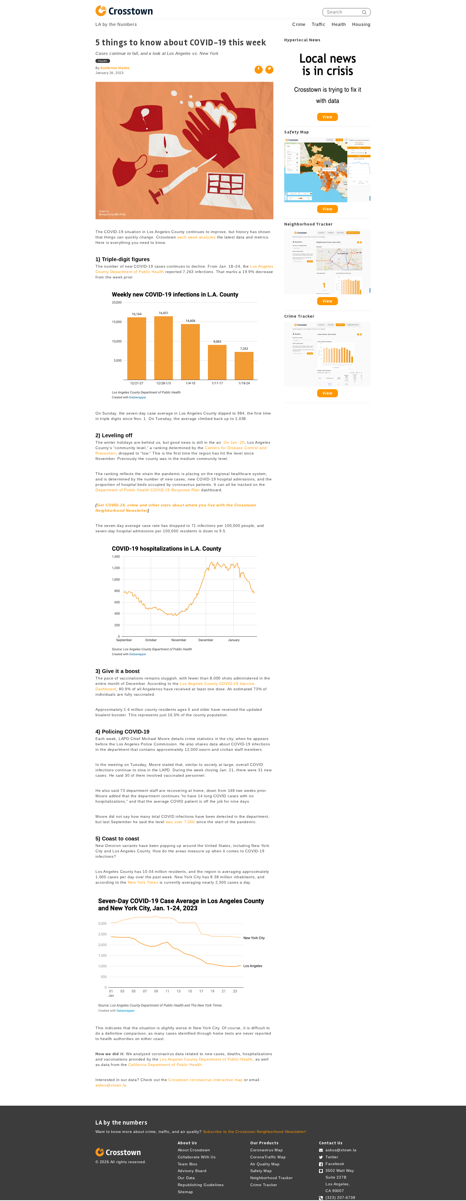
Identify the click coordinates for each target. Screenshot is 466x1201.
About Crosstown (194, 1150)
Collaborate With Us (197, 1157)
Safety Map (261, 1171)
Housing (361, 24)
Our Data (186, 1178)
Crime (299, 24)
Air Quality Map (265, 1164)
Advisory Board (192, 1171)
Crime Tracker (263, 1185)
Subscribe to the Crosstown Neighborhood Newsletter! (255, 1131)
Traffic (318, 24)
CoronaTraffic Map (268, 1157)
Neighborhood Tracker (271, 1178)
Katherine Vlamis (115, 68)
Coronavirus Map (266, 1150)
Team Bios (187, 1164)
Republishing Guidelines (201, 1185)
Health (339, 24)
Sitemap (185, 1192)
